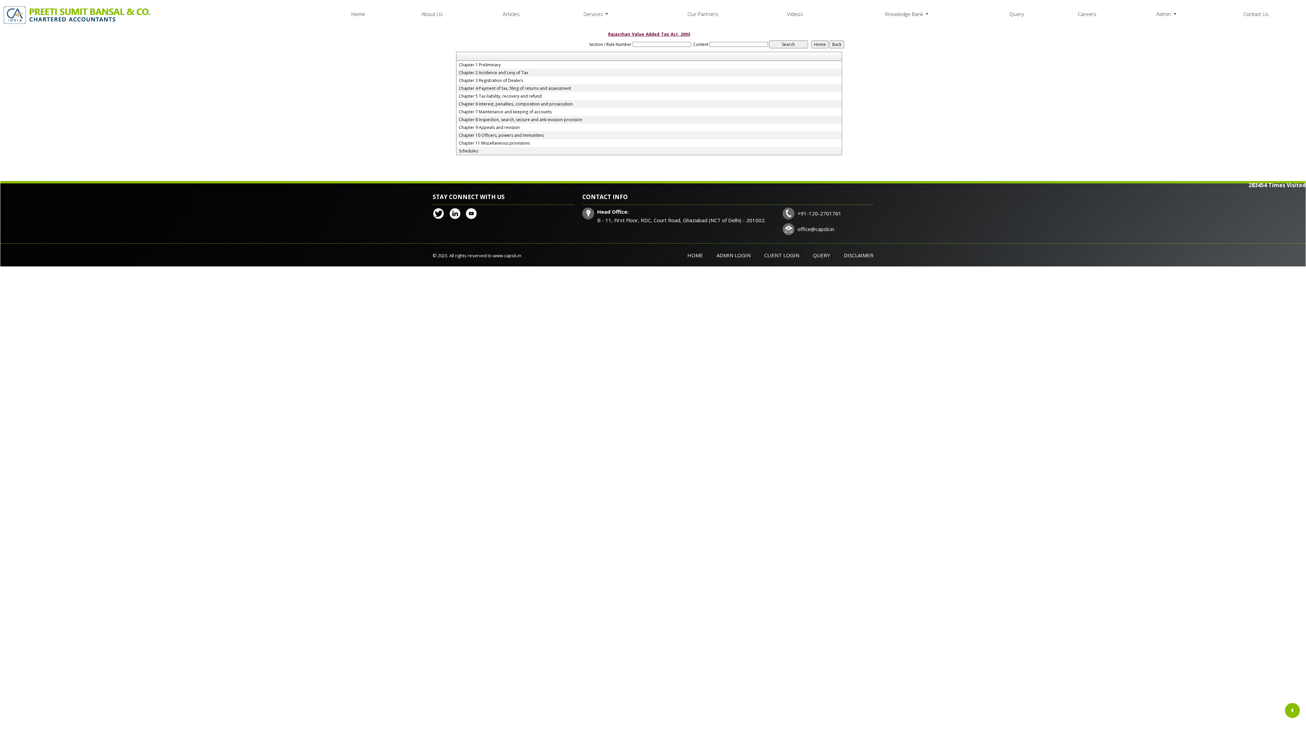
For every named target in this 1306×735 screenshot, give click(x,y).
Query (1016, 14)
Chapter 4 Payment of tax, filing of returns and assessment (515, 88)
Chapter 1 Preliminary (480, 65)
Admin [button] (1164, 14)
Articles (511, 14)
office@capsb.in (816, 229)
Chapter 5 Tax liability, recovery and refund (500, 96)
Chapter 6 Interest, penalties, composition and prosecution (516, 104)
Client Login (781, 255)
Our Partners (702, 14)
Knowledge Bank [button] (904, 14)
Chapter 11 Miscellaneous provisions (494, 143)
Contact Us (1256, 14)
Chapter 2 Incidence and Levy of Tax (493, 73)
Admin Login (734, 255)
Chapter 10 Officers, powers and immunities (501, 135)
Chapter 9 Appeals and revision (489, 127)
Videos (795, 14)
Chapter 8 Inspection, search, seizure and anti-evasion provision (520, 119)
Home (358, 14)
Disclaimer (858, 255)
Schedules (468, 151)
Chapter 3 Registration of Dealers (491, 80)
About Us (432, 14)
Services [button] (593, 14)
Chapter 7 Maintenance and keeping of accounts (505, 112)
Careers (1087, 14)
